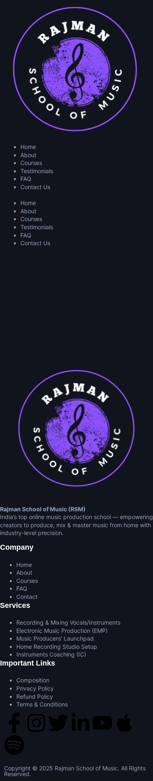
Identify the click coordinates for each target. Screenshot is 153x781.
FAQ (25, 178)
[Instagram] (36, 723)
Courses (31, 162)
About (28, 154)
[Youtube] (102, 723)
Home (28, 146)
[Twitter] (58, 723)
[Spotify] (14, 745)
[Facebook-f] (14, 723)
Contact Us (35, 186)
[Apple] (124, 723)
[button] (76, 195)
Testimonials (36, 170)
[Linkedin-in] (80, 723)
